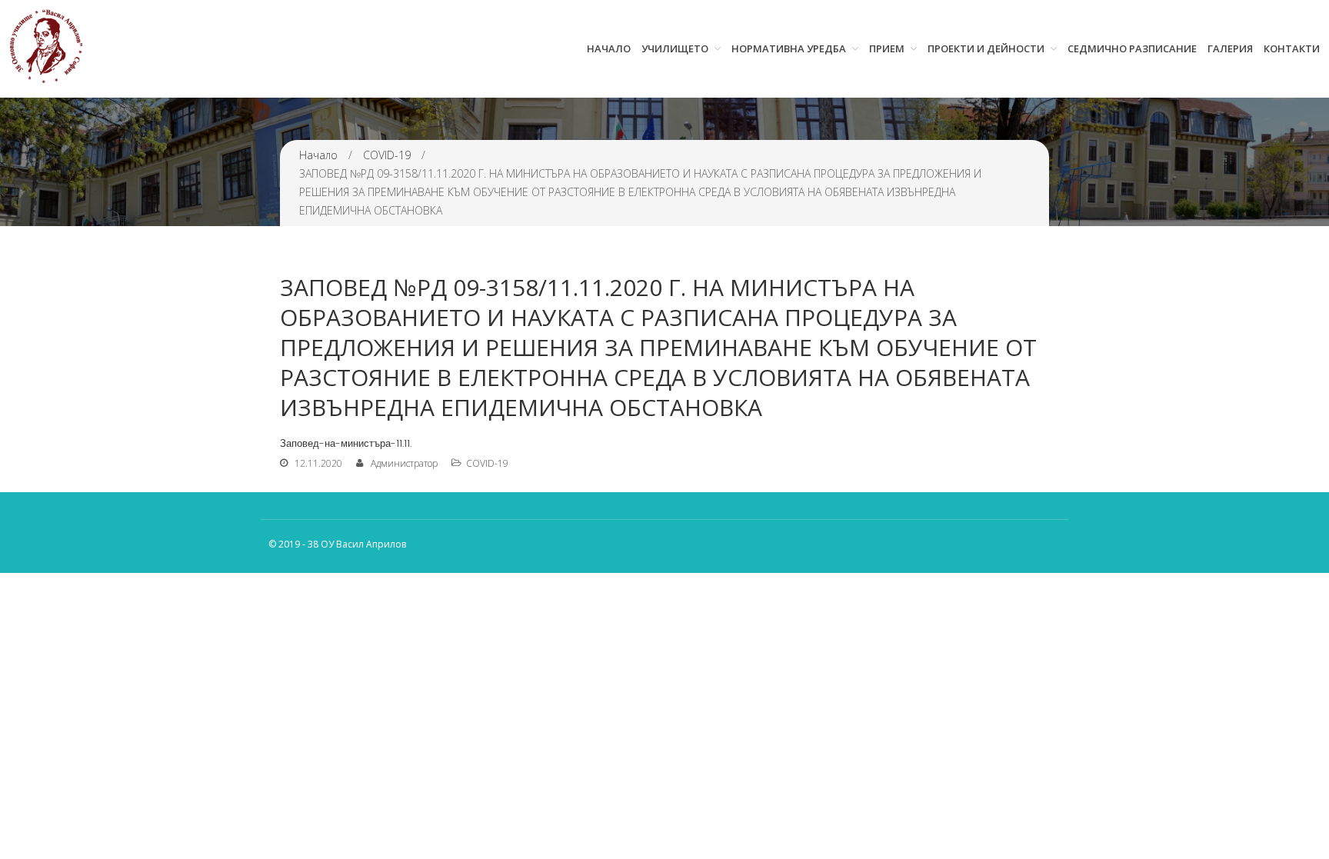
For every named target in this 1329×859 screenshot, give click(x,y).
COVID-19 (387, 155)
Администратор (404, 463)
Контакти (1292, 48)
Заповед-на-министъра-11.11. (345, 443)
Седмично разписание (1132, 48)
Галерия (1230, 48)
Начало (609, 48)
